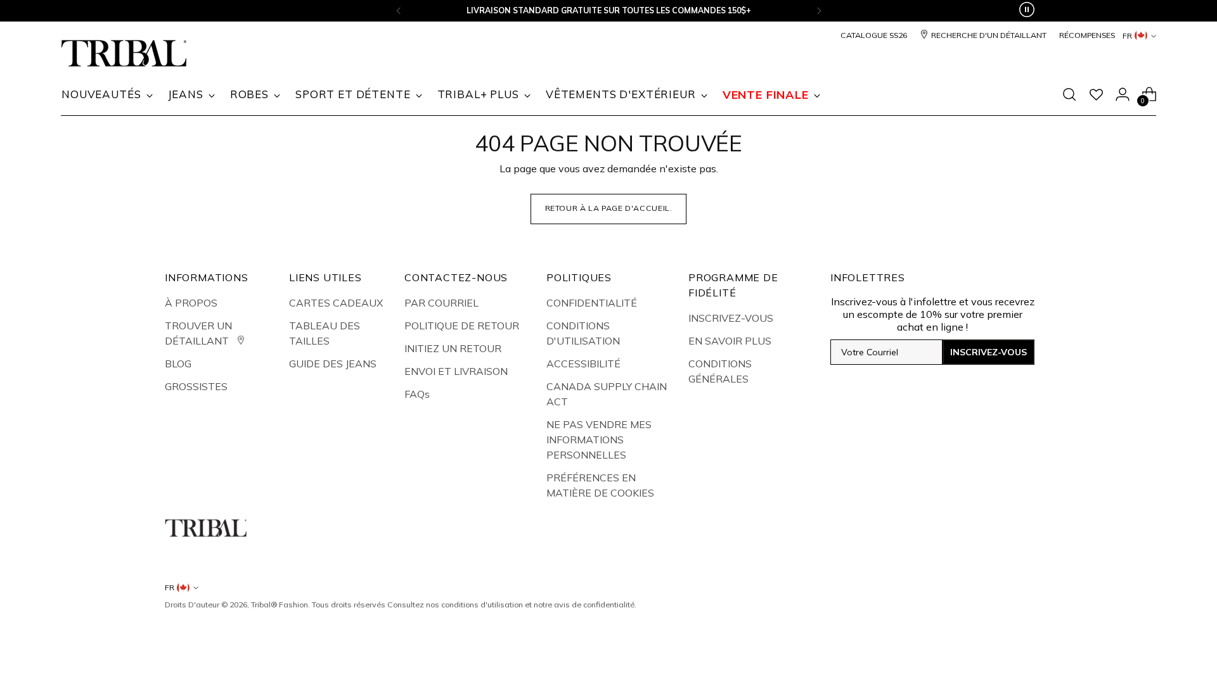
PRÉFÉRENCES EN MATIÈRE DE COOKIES (600, 485)
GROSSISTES (196, 386)
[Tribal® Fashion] (124, 53)
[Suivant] (819, 11)
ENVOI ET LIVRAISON (456, 371)
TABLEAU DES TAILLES (324, 333)
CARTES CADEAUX (336, 302)
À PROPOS (191, 302)
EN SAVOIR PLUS (729, 340)
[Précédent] (399, 11)
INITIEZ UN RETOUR (452, 348)
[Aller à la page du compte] (1122, 94)
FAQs (417, 394)
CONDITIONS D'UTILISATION (583, 333)
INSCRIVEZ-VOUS (730, 318)
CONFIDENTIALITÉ (591, 302)
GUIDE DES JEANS (333, 363)
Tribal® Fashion (279, 604)
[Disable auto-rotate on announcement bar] (1026, 11)
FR (1127, 36)
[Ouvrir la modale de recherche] (1069, 94)
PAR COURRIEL (441, 302)
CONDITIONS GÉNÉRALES (720, 371)
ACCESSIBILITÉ (583, 363)
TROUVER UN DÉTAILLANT (198, 333)
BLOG (178, 363)
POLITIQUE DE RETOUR (461, 325)
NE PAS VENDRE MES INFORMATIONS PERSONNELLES (599, 439)
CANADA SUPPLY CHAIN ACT (606, 394)
